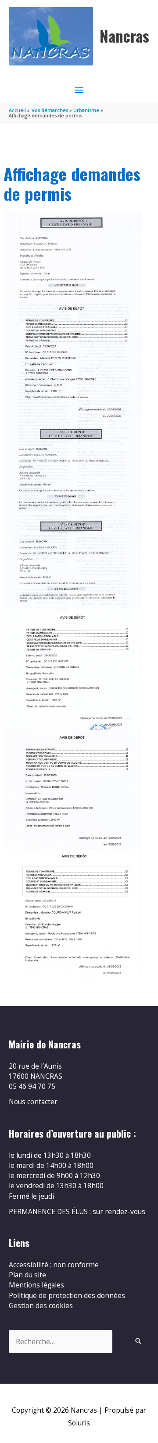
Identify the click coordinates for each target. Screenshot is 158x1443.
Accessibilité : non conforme (54, 1264)
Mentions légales (36, 1285)
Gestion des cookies (41, 1305)
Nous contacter (33, 1101)
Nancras (124, 36)
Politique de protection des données (67, 1295)
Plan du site (27, 1275)
